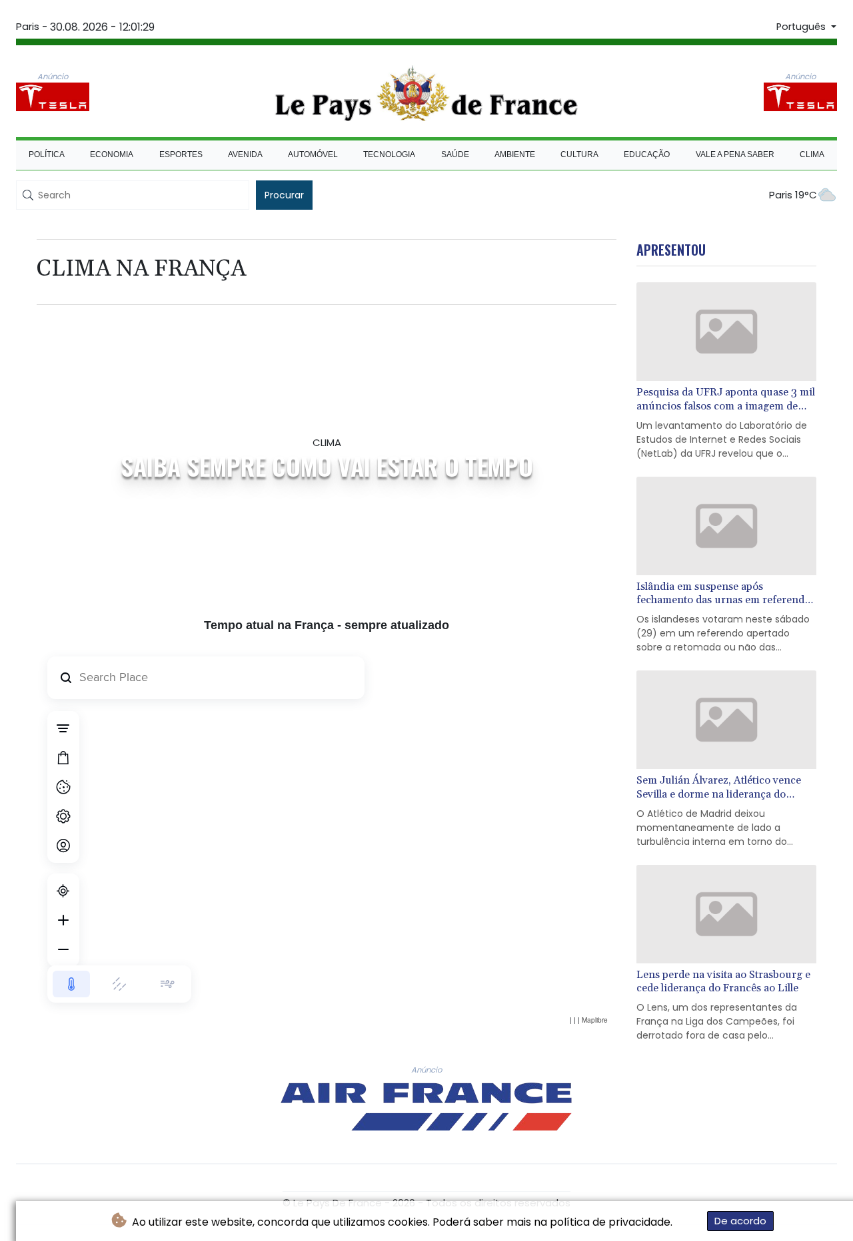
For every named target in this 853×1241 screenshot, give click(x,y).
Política (47, 154)
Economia (111, 154)
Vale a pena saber (735, 154)
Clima (812, 154)
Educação (647, 154)
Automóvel (313, 154)
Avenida (245, 154)
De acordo (740, 1221)
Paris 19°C (793, 195)
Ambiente (514, 154)
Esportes (181, 154)
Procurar (284, 195)
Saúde (455, 154)
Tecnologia (389, 154)
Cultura (579, 154)
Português (802, 26)
